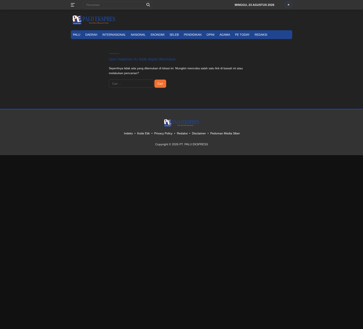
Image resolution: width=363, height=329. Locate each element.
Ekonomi (157, 34)
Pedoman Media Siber (225, 133)
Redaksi (261, 34)
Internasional (114, 34)
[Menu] (73, 4)
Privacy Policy (163, 133)
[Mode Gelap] (288, 4)
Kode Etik (143, 133)
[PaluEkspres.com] (94, 19)
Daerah (91, 34)
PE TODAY (242, 34)
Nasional (138, 34)
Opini (210, 34)
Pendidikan (192, 34)
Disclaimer (199, 133)
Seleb (174, 34)
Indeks (128, 133)
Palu (76, 34)
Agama (225, 34)
